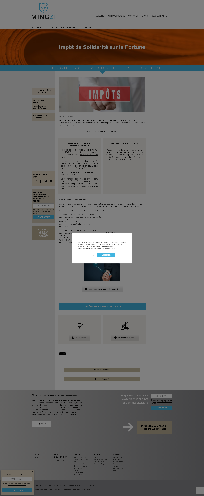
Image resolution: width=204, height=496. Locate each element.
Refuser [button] (93, 255)
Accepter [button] (106, 255)
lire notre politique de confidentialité (107, 248)
